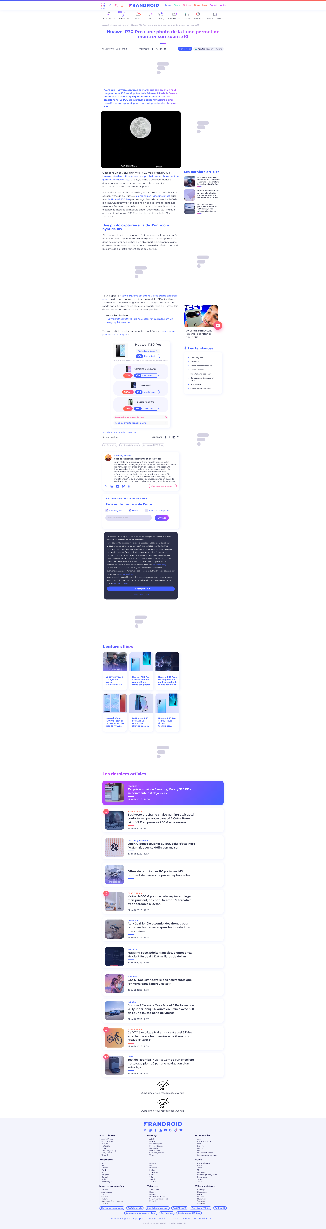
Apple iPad (154, 1190)
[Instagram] (150, 1130)
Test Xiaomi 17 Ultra (201, 1208)
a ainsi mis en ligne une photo (152, 196)
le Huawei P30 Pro (119, 199)
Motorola (105, 1146)
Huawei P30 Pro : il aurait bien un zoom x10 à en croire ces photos (141, 681)
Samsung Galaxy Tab (158, 1199)
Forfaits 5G (195, 362)
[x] (106, 486)
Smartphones (131, 445)
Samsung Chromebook (207, 1155)
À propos (138, 1218)
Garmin (104, 1196)
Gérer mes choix (141, 594)
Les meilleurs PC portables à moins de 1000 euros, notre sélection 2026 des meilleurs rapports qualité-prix (207, 210)
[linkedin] (117, 486)
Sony (151, 1175)
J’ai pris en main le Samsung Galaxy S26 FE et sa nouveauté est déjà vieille (160, 791)
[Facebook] (155, 1130)
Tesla (103, 1179)
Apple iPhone (107, 1139)
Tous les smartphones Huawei (131, 423)
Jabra (199, 1168)
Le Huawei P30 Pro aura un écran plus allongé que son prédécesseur (140, 722)
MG (103, 1172)
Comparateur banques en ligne (140, 1213)
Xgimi (152, 1179)
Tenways (201, 1201)
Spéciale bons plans (158, 510)
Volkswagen (106, 1181)
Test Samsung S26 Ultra (189, 1213)
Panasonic (154, 1168)
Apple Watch (107, 1192)
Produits (111, 445)
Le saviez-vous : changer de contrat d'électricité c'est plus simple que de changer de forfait (115, 681)
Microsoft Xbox (156, 1146)
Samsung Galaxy (108, 1150)
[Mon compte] (122, 5)
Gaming (152, 1135)
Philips (152, 1170)
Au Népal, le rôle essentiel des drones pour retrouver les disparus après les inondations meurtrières (159, 927)
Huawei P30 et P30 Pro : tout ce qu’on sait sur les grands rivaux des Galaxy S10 (115, 722)
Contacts (151, 1218)
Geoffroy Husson (122, 455)
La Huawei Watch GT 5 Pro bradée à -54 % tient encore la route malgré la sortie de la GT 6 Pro (208, 180)
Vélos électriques (205, 1186)
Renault (104, 1177)
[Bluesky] (181, 1130)
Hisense (152, 1163)
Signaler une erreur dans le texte (119, 432)
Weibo (114, 437)
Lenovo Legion (155, 1143)
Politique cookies (120, 583)
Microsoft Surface (205, 1153)
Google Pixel (107, 1141)
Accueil (105, 25)
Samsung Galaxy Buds (207, 1175)
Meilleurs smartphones (201, 366)
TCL (151, 1177)
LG (150, 1165)
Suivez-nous (185, 49)
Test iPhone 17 (179, 1208)
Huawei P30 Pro (148, 345)
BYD (103, 1165)
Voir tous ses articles (161, 486)
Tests (177, 5)
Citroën (104, 1168)
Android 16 (220, 1208)
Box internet (196, 384)
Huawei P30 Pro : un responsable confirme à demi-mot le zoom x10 (167, 681)
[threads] (129, 486)
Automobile (106, 1159)
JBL (199, 1170)
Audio (198, 1159)
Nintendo (153, 1148)
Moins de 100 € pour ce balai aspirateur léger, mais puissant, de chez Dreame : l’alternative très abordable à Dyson (160, 900)
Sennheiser (202, 1177)
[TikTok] (176, 1130)
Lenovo (200, 1146)
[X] (145, 1130)
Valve (151, 1155)
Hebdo (135, 510)
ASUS (151, 1139)
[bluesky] (123, 486)
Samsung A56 (197, 357)
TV (148, 1159)
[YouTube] (166, 1130)
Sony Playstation (156, 1153)
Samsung (153, 1172)
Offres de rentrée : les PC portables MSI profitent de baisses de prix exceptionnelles (159, 873)
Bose (199, 1165)
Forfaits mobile (197, 370)
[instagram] (112, 486)
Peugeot (105, 1175)
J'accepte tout (142, 589)
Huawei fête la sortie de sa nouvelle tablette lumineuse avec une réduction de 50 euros (208, 194)
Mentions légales (120, 1218)
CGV (212, 1218)
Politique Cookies (169, 1218)
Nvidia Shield (155, 1150)
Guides (187, 5)
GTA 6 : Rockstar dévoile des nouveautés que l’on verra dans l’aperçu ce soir (160, 981)
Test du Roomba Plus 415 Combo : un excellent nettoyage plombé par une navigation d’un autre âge (161, 1063)
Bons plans (200, 5)
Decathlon (202, 1192)
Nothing (201, 1172)
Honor (200, 1148)
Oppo (103, 1148)
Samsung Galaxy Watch (112, 1201)
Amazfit (104, 1190)
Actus (168, 5)
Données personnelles (194, 1218)
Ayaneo (152, 1141)
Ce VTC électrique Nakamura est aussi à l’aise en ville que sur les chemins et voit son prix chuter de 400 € (160, 1036)
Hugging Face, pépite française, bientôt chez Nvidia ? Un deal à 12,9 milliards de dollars (160, 954)
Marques (115, 25)
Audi (103, 1163)
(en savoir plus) (159, 564)
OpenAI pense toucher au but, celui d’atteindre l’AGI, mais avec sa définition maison (161, 845)
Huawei (125, 25)
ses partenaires (126, 574)
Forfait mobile (218, 5)
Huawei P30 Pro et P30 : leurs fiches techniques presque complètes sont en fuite (166, 722)
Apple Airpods (203, 1163)
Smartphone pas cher (201, 374)
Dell (199, 1143)
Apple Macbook (204, 1141)
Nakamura (201, 1199)
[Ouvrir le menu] (103, 5)
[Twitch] (171, 1130)
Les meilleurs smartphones (129, 417)
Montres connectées (111, 1186)
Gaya (199, 1194)
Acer (199, 1139)
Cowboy (201, 1190)
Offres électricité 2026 (201, 388)
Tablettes (152, 1186)
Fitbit (103, 1194)
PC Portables (202, 1135)
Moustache (202, 1196)
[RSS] (160, 1130)
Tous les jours (115, 510)
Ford (103, 1170)
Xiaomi (104, 1155)
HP (198, 1150)
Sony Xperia (106, 1153)
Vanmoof (201, 1203)
